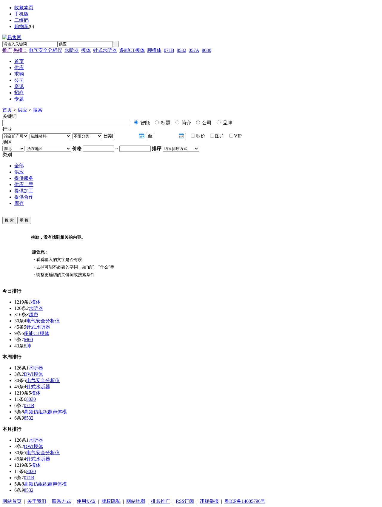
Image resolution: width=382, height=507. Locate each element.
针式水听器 (105, 50)
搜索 (37, 109)
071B (169, 50)
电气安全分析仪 (45, 50)
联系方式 (61, 501)
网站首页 (11, 501)
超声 (33, 314)
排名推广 (160, 501)
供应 (22, 109)
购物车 (21, 26)
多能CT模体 (132, 50)
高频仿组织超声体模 (45, 411)
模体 (86, 50)
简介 (185, 122)
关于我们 (36, 501)
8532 (181, 50)
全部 (19, 165)
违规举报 (209, 501)
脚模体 (154, 50)
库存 (19, 203)
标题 (165, 122)
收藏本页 (23, 7)
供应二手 (23, 184)
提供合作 (23, 197)
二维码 (21, 20)
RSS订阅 (185, 501)
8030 (206, 50)
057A (194, 50)
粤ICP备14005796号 (244, 501)
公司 (206, 122)
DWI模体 (33, 374)
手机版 (21, 13)
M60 (28, 339)
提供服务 (23, 178)
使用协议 (86, 501)
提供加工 (23, 190)
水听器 (71, 50)
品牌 (226, 122)
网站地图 (135, 501)
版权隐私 (111, 501)
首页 (7, 109)
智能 (144, 122)
